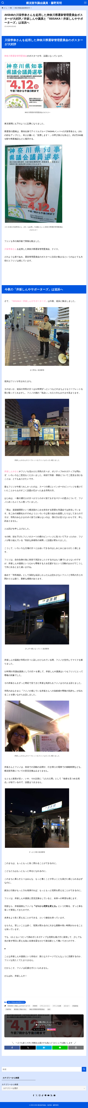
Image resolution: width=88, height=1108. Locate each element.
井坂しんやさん (11, 471)
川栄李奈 (8, 1009)
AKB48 (35, 1006)
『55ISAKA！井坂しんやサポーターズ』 (29, 301)
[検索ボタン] (3, 2)
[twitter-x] (36, 1095)
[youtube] (48, 1095)
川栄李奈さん (10, 249)
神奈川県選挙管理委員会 (15, 56)
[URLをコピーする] (76, 1048)
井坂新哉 (75, 1006)
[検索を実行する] (84, 1069)
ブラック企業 (57, 1006)
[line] (45, 1095)
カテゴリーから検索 (10, 1084)
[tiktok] (42, 1095)
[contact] (54, 1095)
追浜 (49, 1009)
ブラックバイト (45, 1006)
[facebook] (33, 1095)
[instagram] (39, 1095)
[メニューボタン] (85, 2)
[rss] (51, 1095)
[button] (12, 1048)
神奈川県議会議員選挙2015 (16, 1002)
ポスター (66, 1006)
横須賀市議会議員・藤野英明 (44, 2)
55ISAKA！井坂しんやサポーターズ (19, 1006)
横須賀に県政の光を (20, 1009)
